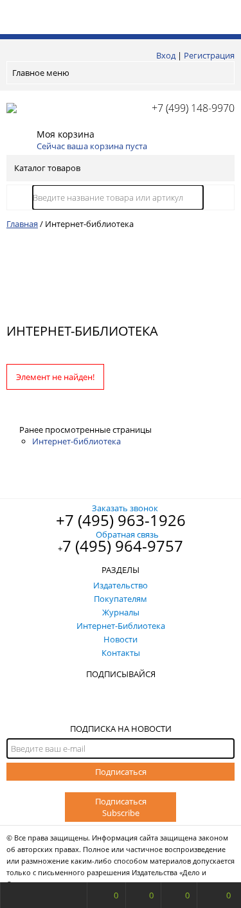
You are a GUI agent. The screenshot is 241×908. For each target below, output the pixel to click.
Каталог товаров (47, 168)
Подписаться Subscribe (121, 807)
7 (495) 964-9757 (122, 545)
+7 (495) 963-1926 (121, 520)
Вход (165, 55)
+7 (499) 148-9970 (193, 108)
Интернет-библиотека (76, 441)
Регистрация (209, 55)
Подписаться (121, 771)
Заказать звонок (125, 508)
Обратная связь (127, 534)
